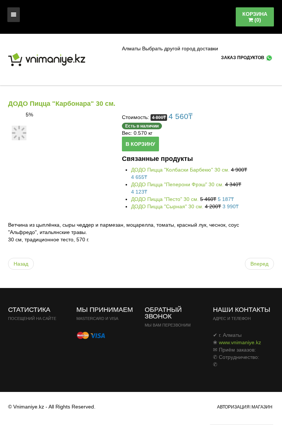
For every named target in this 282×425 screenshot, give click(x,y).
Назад (21, 264)
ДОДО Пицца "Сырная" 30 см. (168, 206)
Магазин (262, 407)
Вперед (259, 264)
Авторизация (233, 407)
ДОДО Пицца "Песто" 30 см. (165, 199)
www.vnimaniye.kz (240, 342)
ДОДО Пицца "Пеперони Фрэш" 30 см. (178, 184)
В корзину (140, 144)
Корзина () (254, 17)
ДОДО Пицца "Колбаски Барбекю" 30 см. (181, 170)
